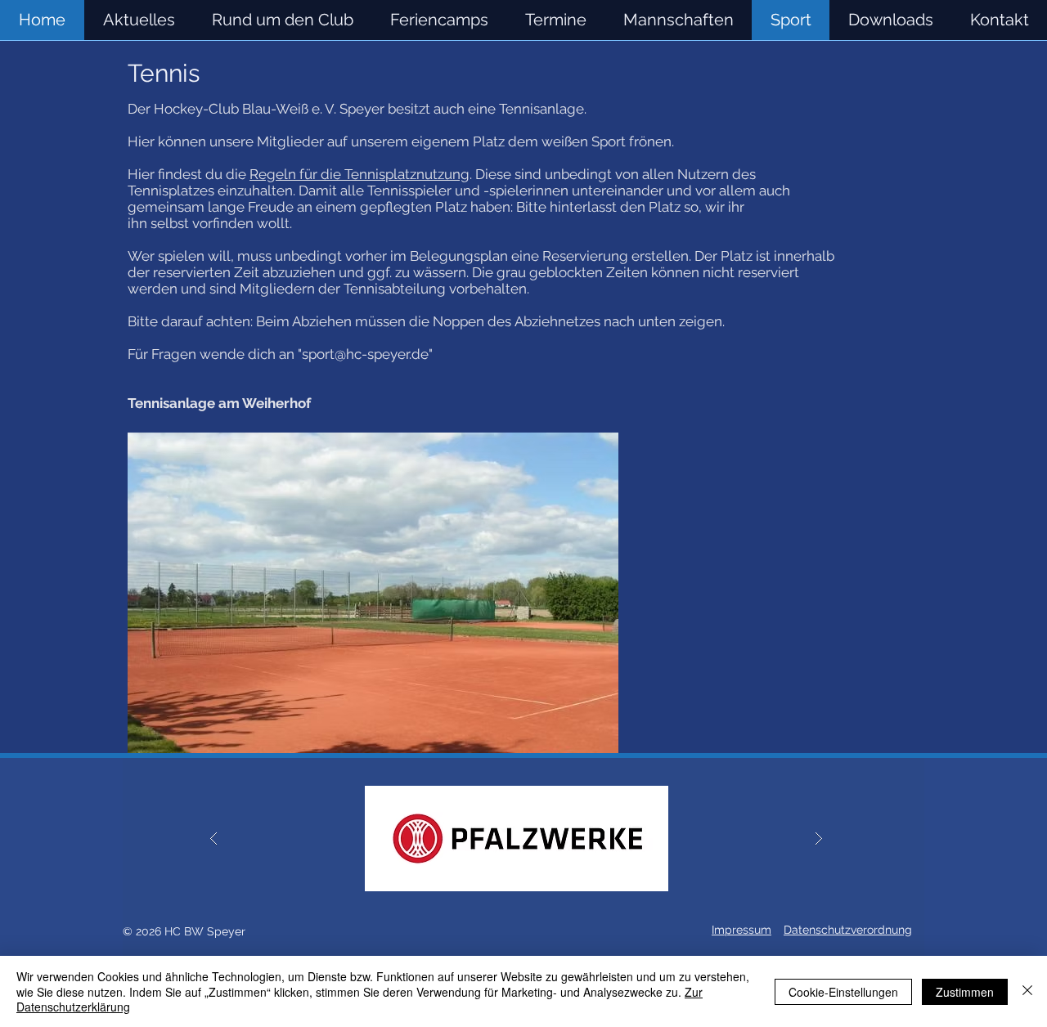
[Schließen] (1027, 991)
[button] (678, 20)
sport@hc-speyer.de (365, 354)
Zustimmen (965, 992)
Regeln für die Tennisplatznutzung (359, 174)
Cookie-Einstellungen (843, 992)
